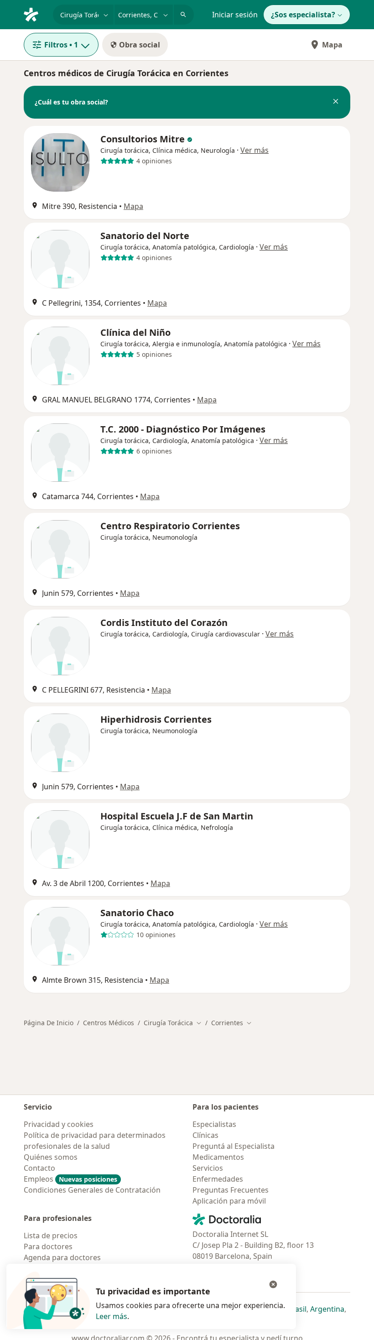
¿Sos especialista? (303, 15)
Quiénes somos (51, 1157)
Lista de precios (51, 1236)
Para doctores (48, 1246)
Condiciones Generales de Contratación (92, 1190)
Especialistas (214, 1124)
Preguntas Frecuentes (230, 1190)
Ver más (254, 150)
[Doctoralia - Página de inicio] (35, 14)
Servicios (207, 1168)
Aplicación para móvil (229, 1201)
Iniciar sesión (235, 15)
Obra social (139, 45)
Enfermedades (217, 1179)
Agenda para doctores (62, 1257)
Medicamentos (218, 1157)
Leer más (111, 1316)
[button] (335, 102)
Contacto (39, 1168)
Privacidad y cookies (59, 1124)
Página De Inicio (48, 1022)
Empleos (70, 1179)
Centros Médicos (108, 1022)
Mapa (332, 45)
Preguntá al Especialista (233, 1146)
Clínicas (205, 1135)
